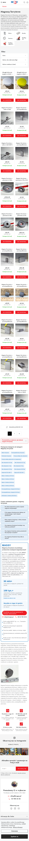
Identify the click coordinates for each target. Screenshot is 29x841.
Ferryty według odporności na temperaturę (11, 459)
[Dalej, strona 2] (15, 434)
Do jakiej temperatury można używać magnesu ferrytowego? (14, 507)
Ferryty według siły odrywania (20, 455)
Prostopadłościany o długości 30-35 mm (11, 492)
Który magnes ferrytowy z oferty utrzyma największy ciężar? (15, 520)
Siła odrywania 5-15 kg (7, 469)
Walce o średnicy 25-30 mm (8, 485)
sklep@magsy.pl (9, 617)
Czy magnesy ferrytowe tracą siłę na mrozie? (14, 537)
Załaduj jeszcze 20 (16, 427)
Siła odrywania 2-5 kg (18, 465)
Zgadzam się (14, 836)
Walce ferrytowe (5, 452)
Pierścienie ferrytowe (6, 455)
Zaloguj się (22, 768)
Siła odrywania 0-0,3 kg (7, 462)
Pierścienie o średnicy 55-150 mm (9, 495)
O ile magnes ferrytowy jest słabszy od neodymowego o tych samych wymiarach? (15, 514)
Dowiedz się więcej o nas (9, 598)
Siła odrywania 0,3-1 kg (20, 462)
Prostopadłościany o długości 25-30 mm (11, 489)
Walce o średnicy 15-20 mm (8, 479)
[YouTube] (19, 808)
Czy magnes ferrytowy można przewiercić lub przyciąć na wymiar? (15, 531)
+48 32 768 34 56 (22, 617)
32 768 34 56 (15, 799)
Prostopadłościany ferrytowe (18, 452)
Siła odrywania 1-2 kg (6, 465)
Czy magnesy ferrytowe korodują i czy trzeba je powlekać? (15, 526)
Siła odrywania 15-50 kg (19, 469)
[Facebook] (11, 808)
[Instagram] (15, 808)
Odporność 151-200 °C (7, 472)
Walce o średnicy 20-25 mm (8, 482)
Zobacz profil (13, 744)
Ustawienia (14, 831)
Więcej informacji (18, 827)
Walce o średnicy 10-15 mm (8, 475)
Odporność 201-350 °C (19, 472)
